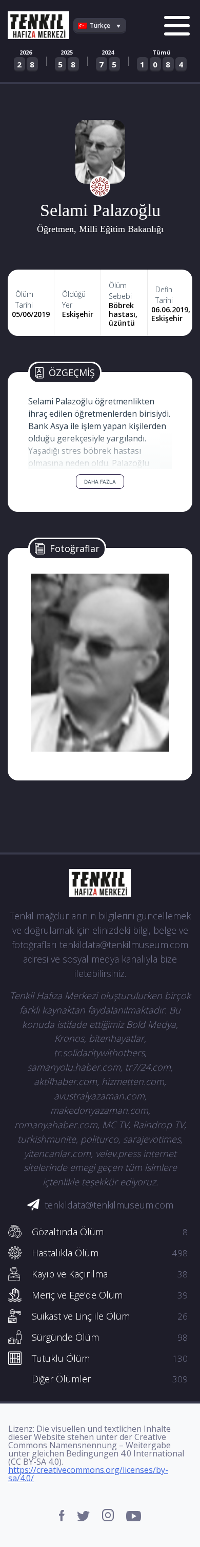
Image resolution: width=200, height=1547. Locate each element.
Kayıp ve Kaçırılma (110, 1274)
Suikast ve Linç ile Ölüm (110, 1316)
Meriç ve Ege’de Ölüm (110, 1295)
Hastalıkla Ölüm (110, 1253)
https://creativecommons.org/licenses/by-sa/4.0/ (88, 1474)
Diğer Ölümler (110, 1379)
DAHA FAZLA (100, 481)
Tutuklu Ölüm (110, 1358)
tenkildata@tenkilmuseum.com (109, 1205)
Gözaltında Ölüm (110, 1231)
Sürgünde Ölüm (110, 1337)
